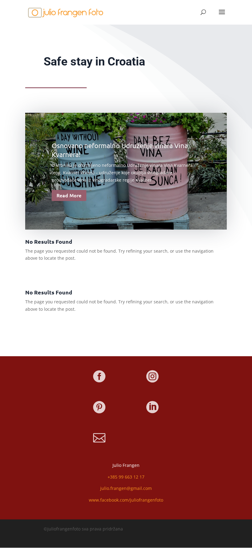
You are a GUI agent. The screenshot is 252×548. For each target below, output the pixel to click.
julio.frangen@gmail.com (126, 488)
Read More (69, 195)
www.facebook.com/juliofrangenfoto (126, 500)
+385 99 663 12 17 (126, 477)
